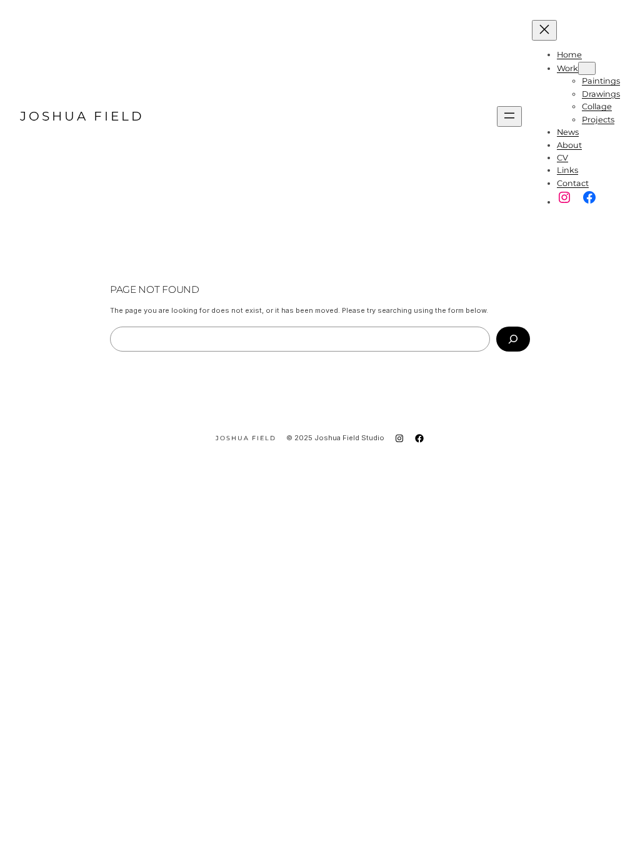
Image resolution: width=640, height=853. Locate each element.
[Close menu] (544, 30)
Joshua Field (82, 116)
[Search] (513, 339)
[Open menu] (509, 116)
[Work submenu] (587, 68)
